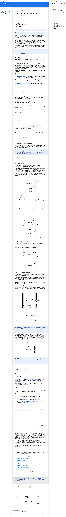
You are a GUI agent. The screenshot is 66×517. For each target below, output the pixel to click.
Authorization (4, 3)
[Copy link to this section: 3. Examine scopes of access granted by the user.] (36, 115)
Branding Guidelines (16, 499)
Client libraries (23, 53)
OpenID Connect (17, 47)
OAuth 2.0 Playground (28, 43)
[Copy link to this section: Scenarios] (21, 157)
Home (16, 10)
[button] (30, 30)
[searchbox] (6, 8)
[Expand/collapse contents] (19, 18)
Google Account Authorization (5, 5)
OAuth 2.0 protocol (24, 35)
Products (19, 10)
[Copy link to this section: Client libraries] (23, 450)
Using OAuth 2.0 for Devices (24, 311)
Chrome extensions (21, 79)
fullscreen (63, 3)
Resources (39, 5)
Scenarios (39, 97)
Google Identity (23, 10)
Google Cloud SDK (30, 431)
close (64, 3)
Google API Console (35, 39)
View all (38, 506)
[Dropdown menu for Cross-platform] (31, 1)
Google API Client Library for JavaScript (23, 467)
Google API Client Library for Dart (22, 458)
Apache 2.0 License (23, 479)
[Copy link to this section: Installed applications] (24, 197)
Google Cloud (39, 503)
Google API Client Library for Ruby (22, 463)
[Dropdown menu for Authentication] (17, 1)
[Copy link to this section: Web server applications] (26, 163)
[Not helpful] (45, 10)
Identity (6, 1)
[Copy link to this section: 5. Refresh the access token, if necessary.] (33, 143)
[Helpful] (43, 10)
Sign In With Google (27, 497)
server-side (20, 76)
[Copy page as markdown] (21, 15)
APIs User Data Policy (16, 497)
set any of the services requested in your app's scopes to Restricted (31, 401)
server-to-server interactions (22, 83)
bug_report (61, 3)
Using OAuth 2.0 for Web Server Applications (27, 195)
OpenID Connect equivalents (40, 410)
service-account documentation (26, 356)
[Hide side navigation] (11, 515)
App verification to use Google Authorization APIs (19, 5)
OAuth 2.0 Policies (39, 32)
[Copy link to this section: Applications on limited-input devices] (31, 272)
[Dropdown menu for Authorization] (24, 1)
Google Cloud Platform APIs (22, 404)
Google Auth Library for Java (21, 455)
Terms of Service (15, 496)
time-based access (25, 399)
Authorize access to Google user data (26, 237)
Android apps (20, 73)
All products (24, 511)
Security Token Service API (32, 379)
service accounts (31, 414)
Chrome (38, 497)
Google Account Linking (32, 5)
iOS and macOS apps (21, 74)
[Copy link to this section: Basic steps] (21, 57)
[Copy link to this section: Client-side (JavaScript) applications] (30, 241)
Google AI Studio (39, 500)
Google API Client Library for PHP (22, 465)
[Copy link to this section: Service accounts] (23, 313)
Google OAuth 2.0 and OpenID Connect (29, 499)
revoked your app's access (25, 393)
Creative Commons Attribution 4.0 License (37, 478)
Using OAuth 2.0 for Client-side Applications (27, 269)
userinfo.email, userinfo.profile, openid (23, 410)
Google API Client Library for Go (22, 460)
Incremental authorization (20, 112)
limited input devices (21, 80)
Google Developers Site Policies (36, 479)
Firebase (38, 499)
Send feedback (42, 13)
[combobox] (50, 1)
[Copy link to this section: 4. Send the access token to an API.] (30, 130)
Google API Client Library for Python (22, 456)
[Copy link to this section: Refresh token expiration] (28, 388)
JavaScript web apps (26, 76)
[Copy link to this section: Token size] (21, 367)
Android (38, 496)
